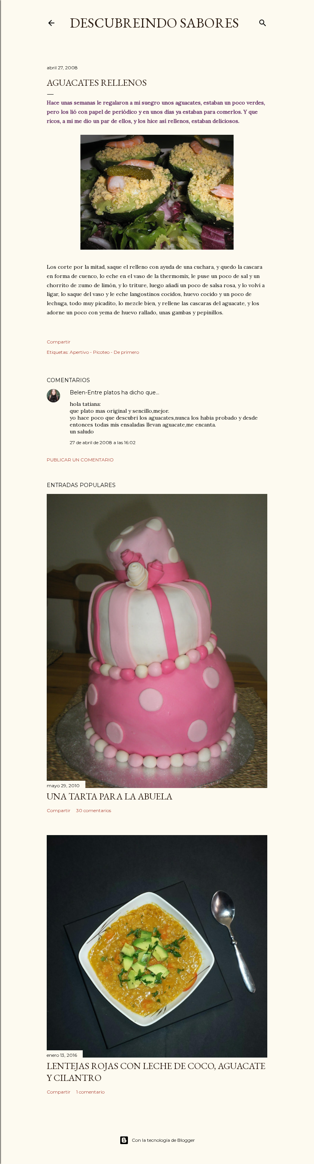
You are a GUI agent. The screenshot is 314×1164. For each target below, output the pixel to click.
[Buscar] (262, 21)
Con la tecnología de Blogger (163, 1140)
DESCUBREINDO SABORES (154, 23)
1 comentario (90, 1092)
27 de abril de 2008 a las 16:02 (103, 442)
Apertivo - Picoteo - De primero (104, 352)
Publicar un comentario (80, 460)
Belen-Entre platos (95, 392)
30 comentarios (93, 810)
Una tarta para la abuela (109, 796)
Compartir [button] (58, 342)
